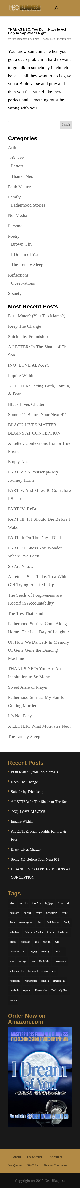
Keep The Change (24, 326)
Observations (23, 283)
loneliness (59, 951)
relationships (31, 980)
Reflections (18, 275)
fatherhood (15, 932)
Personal (16, 225)
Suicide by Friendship (28, 336)
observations (60, 961)
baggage (49, 903)
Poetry (14, 236)
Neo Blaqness (19, 38)
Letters (17, 165)
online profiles (17, 971)
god (37, 941)
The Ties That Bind (25, 613)
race (54, 971)
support (27, 990)
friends (13, 941)
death (12, 922)
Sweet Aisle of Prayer (28, 687)
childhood (14, 912)
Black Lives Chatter (26, 404)
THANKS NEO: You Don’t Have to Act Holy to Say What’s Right (37, 31)
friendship (26, 941)
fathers (50, 932)
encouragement (26, 922)
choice (39, 912)
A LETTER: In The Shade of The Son (39, 802)
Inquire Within (21, 375)
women (13, 1000)
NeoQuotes (15, 1165)
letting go (45, 951)
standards (14, 990)
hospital (46, 941)
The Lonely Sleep (27, 264)
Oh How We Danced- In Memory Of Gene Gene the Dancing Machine (38, 650)
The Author (55, 1156)
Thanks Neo (48, 38)
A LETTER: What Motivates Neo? (39, 726)
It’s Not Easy (20, 715)
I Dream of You (25, 254)
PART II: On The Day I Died (34, 537)
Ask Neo (34, 38)
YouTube (32, 1165)
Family (14, 196)
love (12, 961)
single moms (59, 980)
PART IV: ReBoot (24, 508)
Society (15, 293)
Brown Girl (21, 244)
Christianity (51, 912)
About (17, 1156)
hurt (57, 941)
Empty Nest (19, 461)
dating (65, 912)
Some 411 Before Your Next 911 (37, 414)
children (27, 912)
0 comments (64, 38)
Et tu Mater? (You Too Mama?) (36, 315)
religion (45, 980)
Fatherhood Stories (28, 205)
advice (13, 903)
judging (33, 951)
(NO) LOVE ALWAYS (29, 365)
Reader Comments (55, 1165)
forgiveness (63, 932)
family (67, 922)
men (33, 961)
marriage (22, 961)
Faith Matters (20, 186)
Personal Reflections (38, 971)
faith (40, 922)
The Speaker (34, 1156)
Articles (15, 147)
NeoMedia (17, 215)
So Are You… (20, 566)
